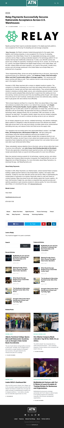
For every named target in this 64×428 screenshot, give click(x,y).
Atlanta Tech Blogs (30, 419)
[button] (6, 3)
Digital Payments (29, 211)
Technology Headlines (37, 214)
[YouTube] (38, 414)
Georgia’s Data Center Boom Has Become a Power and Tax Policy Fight (21, 300)
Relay (7, 214)
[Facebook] (25, 414)
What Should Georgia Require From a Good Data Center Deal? (21, 279)
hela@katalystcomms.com (13, 197)
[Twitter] (28, 414)
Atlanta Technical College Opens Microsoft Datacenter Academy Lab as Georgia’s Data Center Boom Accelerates (17, 340)
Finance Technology (42, 211)
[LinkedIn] (32, 414)
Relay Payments (10, 52)
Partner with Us (46, 419)
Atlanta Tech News (18, 211)
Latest (11, 334)
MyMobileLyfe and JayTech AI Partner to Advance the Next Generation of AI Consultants (21, 258)
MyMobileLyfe (35, 424)
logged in (16, 235)
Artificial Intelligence (38, 379)
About (38, 419)
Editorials (36, 334)
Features (7, 379)
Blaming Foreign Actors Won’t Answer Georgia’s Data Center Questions (20, 269)
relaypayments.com (36, 184)
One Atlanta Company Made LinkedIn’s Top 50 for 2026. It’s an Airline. (46, 339)
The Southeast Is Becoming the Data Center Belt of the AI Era (21, 290)
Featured (7, 334)
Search (7, 242)
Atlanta (8, 211)
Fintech (52, 211)
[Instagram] (35, 414)
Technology (26, 214)
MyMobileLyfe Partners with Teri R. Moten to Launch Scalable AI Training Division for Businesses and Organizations (45, 385)
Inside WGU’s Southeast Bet (15, 382)
